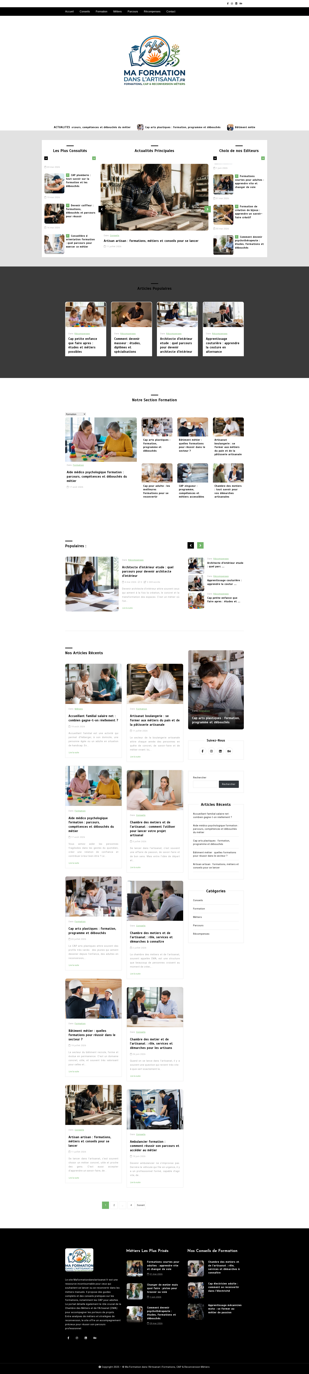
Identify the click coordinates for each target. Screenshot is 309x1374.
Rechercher (199, 777)
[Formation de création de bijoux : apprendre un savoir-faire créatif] (224, 179)
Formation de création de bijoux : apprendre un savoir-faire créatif (248, 177)
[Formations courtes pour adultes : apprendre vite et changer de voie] (135, 1269)
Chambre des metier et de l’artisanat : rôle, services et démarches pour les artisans (151, 1043)
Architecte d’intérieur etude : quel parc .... (225, 602)
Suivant (141, 1205)
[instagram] (232, 3)
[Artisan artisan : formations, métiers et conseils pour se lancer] (154, 197)
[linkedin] (236, 3)
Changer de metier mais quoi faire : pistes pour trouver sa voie (162, 1288)
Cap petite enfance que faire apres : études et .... (223, 567)
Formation (101, 11)
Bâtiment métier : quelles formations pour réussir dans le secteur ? (225, 127)
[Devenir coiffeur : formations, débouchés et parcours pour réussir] (55, 179)
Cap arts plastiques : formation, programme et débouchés (128, 127)
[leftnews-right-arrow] (46, 158)
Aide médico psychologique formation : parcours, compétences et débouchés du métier (97, 476)
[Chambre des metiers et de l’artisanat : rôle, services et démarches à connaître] (155, 901)
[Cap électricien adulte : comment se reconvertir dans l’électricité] (196, 1290)
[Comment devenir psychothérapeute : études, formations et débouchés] (224, 210)
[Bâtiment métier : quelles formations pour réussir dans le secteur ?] (176, 127)
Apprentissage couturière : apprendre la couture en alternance (222, 345)
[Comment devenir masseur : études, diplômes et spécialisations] (131, 314)
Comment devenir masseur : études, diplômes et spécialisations (127, 345)
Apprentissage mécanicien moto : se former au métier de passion (225, 1309)
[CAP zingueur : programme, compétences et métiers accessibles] (192, 472)
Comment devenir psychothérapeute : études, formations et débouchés (249, 207)
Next (207, 209)
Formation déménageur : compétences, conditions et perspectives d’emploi (80, 237)
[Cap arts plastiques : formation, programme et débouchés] (86, 127)
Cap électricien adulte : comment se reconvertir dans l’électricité (223, 1287)
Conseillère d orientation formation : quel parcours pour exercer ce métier (80, 207)
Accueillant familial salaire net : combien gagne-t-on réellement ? (248, 237)
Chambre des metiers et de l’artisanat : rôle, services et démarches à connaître (151, 937)
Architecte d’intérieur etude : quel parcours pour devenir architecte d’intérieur (176, 345)
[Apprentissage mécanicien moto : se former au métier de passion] (196, 1312)
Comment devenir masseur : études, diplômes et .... (225, 585)
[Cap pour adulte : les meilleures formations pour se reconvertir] (157, 472)
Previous (101, 209)
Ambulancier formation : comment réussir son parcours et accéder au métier (154, 1146)
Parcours (133, 11)
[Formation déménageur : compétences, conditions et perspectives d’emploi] (55, 240)
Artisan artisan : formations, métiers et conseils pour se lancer (151, 241)
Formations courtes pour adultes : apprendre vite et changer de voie (163, 1265)
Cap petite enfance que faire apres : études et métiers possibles (82, 345)
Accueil (69, 11)
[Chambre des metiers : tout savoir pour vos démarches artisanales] (228, 472)
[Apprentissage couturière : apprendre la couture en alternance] (223, 314)
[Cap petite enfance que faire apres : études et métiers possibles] (86, 314)
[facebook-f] (228, 3)
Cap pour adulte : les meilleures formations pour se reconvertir (156, 491)
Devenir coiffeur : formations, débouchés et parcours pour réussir (80, 177)
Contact (170, 11)
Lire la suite (147, 604)
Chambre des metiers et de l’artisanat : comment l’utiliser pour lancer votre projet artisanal (152, 828)
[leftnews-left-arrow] (94, 158)
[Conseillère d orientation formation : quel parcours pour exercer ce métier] (55, 210)
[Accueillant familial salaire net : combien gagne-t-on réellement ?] (224, 240)
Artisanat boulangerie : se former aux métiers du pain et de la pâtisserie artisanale (228, 447)
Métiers (117, 11)
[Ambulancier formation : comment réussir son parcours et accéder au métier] (155, 1109)
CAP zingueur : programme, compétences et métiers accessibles (191, 491)
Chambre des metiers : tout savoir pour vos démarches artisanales (228, 491)
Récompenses (152, 11)
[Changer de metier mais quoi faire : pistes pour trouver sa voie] (135, 1292)
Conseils (85, 11)
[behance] (241, 3)
